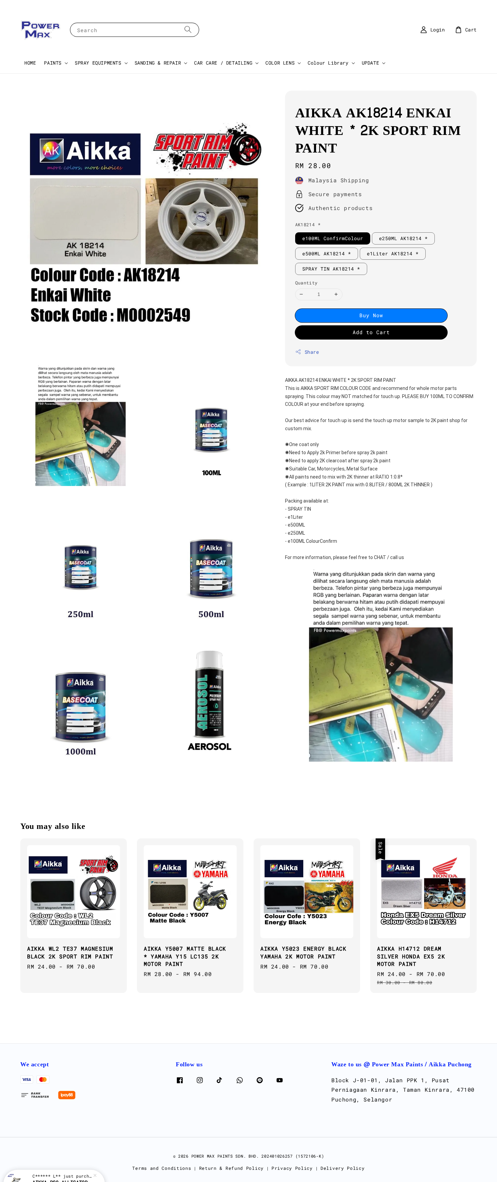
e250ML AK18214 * (403, 238)
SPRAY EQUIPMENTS (98, 63)
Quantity (306, 283)
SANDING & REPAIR (158, 63)
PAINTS (53, 63)
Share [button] (312, 352)
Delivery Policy (343, 1168)
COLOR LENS (279, 63)
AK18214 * (308, 225)
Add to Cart (371, 332)
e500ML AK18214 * (326, 253)
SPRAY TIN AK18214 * (331, 268)
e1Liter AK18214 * (393, 253)
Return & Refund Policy (231, 1168)
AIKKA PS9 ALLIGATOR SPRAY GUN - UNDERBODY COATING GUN (62, 1163)
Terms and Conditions (161, 1168)
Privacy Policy (292, 1168)
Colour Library (328, 63)
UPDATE (370, 63)
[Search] (188, 29)
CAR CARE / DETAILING (223, 63)
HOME (30, 63)
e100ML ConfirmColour (332, 238)
